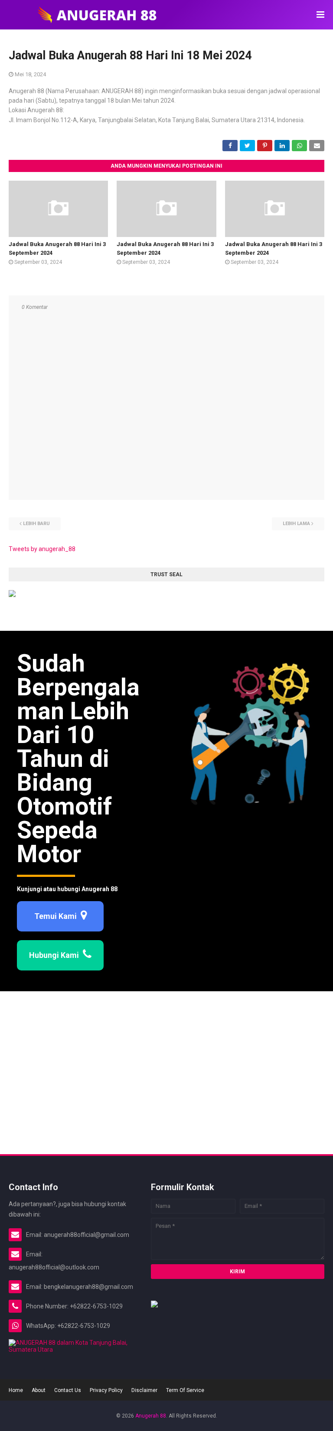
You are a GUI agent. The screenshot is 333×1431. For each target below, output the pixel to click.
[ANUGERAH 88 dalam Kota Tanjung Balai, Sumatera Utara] (71, 1349)
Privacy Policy (106, 1390)
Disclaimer (144, 1390)
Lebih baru (36, 523)
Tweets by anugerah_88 (42, 548)
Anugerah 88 (150, 1416)
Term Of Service (185, 1390)
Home (16, 1390)
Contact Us (67, 1390)
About (39, 1390)
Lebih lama (296, 523)
